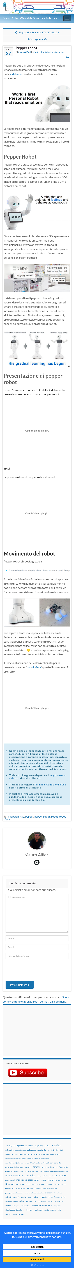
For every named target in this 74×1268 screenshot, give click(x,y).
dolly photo (9, 1167)
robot (54, 816)
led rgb (39, 1176)
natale (64, 1180)
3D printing (39, 1146)
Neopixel (9, 1184)
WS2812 (8, 1214)
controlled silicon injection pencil (38, 1159)
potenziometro (50, 1193)
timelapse (30, 1210)
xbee (22, 1214)
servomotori (59, 1201)
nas (59, 1180)
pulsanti (8, 1197)
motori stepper (40, 1180)
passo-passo (20, 1188)
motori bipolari (10, 1180)
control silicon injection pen (14, 1163)
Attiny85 (55, 1150)
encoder (28, 1167)
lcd (22, 1176)
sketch (8, 1206)
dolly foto (57, 1163)
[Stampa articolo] (67, 57)
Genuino (8, 1171)
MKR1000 (62, 1176)
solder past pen (25, 1206)
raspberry (35, 1197)
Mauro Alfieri (24, 52)
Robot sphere (35, 39)
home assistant (18, 1171)
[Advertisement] (27, 1029)
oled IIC (63, 1184)
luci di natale (53, 1176)
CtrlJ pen (49, 1163)
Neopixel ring (19, 1184)
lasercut (8, 1176)
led (33, 1175)
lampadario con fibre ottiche (59, 1171)
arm (49, 1150)
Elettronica (38, 52)
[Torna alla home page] (37, 7)
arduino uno (31, 1150)
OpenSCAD (9, 1188)
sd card (43, 1201)
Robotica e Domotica (54, 52)
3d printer (29, 1146)
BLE (61, 1150)
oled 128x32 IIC (46, 1184)
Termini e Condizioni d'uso (50, 784)
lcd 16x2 (28, 1176)
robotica (29, 1201)
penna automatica (36, 1189)
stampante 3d (47, 1206)
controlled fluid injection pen (28, 1154)
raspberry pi (47, 1197)
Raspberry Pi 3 (59, 1197)
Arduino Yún (42, 1150)
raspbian (8, 1201)
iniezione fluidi (33, 1171)
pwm (29, 1197)
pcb (28, 1189)
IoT (41, 1171)
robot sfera (34, 667)
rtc (39, 1201)
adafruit (47, 1146)
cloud (16, 1154)
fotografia (53, 1167)
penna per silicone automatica (34, 1193)
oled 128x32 (36, 1184)
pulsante (59, 1193)
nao (22, 816)
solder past (15, 1206)
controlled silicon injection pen (15, 1159)
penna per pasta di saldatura (14, 1193)
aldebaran (16, 74)
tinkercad (39, 1210)
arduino (56, 1145)
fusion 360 (63, 1167)
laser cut (16, 1176)
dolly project (19, 1167)
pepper (29, 816)
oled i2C (56, 1184)
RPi (34, 1201)
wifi (59, 1210)
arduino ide (9, 1150)
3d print (12, 1146)
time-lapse (20, 1210)
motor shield (52, 1180)
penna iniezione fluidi (50, 1189)
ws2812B (16, 1214)
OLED (28, 1184)
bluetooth (9, 1154)
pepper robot (42, 816)
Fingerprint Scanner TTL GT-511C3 (39, 32)
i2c (26, 1171)
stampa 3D (36, 1205)
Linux (45, 1176)
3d (6, 1145)
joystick (46, 1171)
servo (50, 1201)
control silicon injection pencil (35, 1163)
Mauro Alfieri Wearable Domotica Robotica (30, 18)
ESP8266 (36, 1167)
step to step (10, 1210)
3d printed (20, 1146)
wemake (46, 1210)
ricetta (15, 1201)
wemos (53, 1210)
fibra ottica (44, 1167)
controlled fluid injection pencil (49, 1154)
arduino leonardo (20, 1150)
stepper (57, 1205)
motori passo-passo (24, 1180)
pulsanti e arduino (19, 1197)
